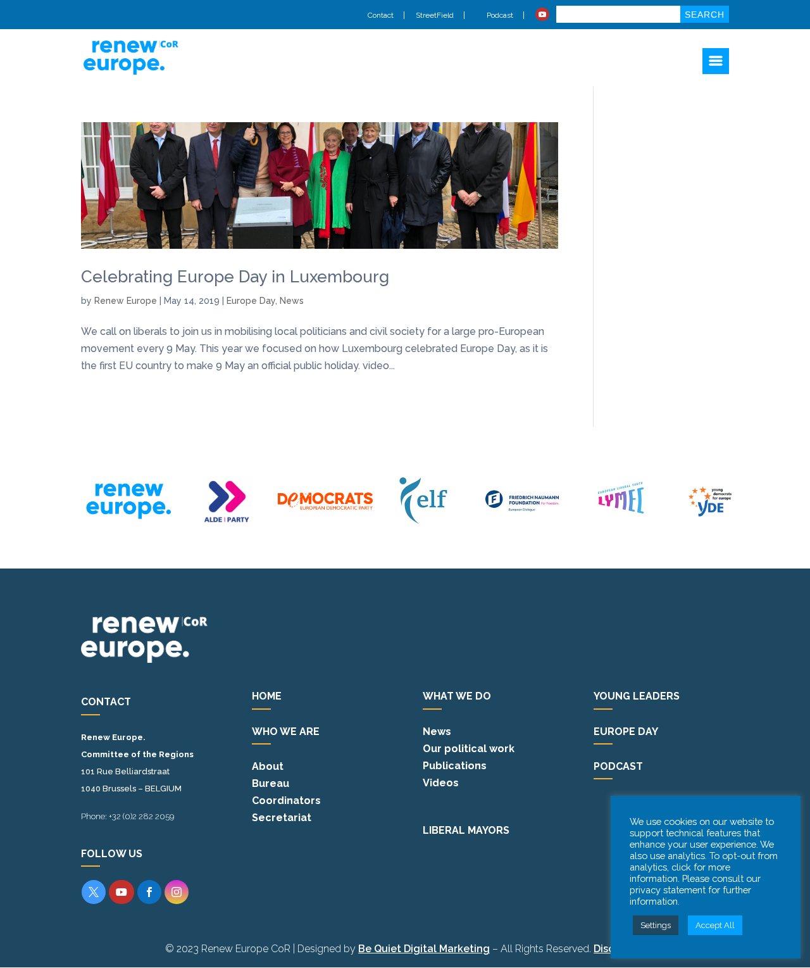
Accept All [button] (715, 925)
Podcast (499, 15)
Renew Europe (125, 301)
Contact (381, 15)
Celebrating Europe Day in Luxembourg (235, 276)
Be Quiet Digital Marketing (424, 949)
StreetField (435, 15)
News (292, 301)
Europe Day (251, 301)
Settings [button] (655, 925)
